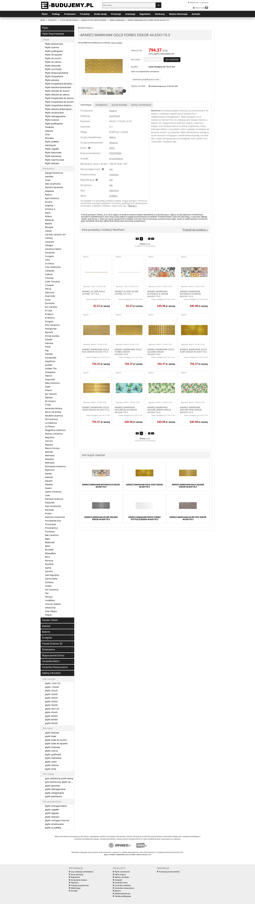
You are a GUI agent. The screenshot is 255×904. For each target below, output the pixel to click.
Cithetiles (49, 270)
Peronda (49, 509)
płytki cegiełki (52, 809)
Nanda (48, 473)
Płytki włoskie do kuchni (57, 90)
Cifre (47, 259)
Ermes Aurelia (52, 335)
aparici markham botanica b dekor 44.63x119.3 (190, 294)
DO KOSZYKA (172, 59)
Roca (47, 556)
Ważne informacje (178, 14)
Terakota (49, 127)
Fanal (47, 346)
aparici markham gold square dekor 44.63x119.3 (160, 352)
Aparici (113, 110)
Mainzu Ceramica (54, 433)
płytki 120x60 (52, 686)
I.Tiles (48, 404)
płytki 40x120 (52, 708)
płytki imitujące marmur (57, 820)
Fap (47, 350)
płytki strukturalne (54, 824)
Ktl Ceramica (51, 419)
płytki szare (51, 761)
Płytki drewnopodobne (56, 72)
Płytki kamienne (53, 156)
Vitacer (48, 614)
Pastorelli (49, 502)
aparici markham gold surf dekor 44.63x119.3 (193, 350)
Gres (47, 134)
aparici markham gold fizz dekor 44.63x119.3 (95, 350)
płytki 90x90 (51, 723)
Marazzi (49, 444)
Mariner (49, 451)
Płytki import (120, 874)
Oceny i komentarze (141, 104)
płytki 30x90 (51, 704)
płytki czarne (51, 750)
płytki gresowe (52, 785)
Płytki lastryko (52, 163)
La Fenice (49, 426)
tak (111, 179)
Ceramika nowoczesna (124, 888)
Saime (48, 567)
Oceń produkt (116, 42)
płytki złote (50, 768)
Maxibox (49, 459)
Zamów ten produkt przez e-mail (146, 79)
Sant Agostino (52, 574)
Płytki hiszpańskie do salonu (59, 98)
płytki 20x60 (51, 694)
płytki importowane (53, 33)
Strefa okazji (100, 14)
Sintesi (48, 585)
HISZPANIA (115, 153)
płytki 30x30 (51, 697)
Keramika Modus (53, 408)
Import (48, 390)
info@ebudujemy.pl (158, 86)
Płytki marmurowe (54, 159)
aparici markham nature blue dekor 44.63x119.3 (126, 409)
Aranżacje (130, 14)
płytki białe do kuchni (56, 739)
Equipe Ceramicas (54, 172)
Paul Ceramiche (53, 506)
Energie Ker (51, 328)
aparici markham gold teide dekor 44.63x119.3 (95, 408)
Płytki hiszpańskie (54, 76)
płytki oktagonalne (54, 792)
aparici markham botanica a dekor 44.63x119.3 (157, 294)
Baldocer (49, 219)
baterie (46, 631)
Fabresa (49, 343)
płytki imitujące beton (56, 805)
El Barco (49, 314)
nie (111, 169)
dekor (112, 137)
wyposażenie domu (53, 655)
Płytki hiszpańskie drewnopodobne (63, 105)
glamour (114, 190)
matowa (113, 174)
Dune (47, 299)
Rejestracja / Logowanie (198, 2)
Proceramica (51, 527)
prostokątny (116, 158)
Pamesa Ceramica (54, 498)
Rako (47, 538)
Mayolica (49, 437)
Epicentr (49, 332)
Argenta (49, 205)
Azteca (48, 216)
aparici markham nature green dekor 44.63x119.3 (159, 409)
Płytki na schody (53, 69)
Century (49, 237)
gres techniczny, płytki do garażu (61, 781)
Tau (47, 593)
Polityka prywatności (79, 885)
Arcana (48, 201)
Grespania (50, 372)
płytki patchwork (53, 796)
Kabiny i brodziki (121, 877)
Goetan (48, 364)
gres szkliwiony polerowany (59, 778)
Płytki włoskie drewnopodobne (60, 109)
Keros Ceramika (53, 411)
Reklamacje (75, 888)
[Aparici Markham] (104, 66)
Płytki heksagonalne (55, 116)
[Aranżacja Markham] (85, 91)
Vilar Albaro (51, 611)
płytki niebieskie (53, 757)
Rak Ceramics (52, 535)
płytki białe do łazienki (56, 743)
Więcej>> (132, 205)
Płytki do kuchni (53, 58)
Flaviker (49, 353)
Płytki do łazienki (53, 54)
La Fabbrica (51, 422)
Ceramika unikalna (122, 885)
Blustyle (49, 227)
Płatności (74, 882)
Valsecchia (50, 607)
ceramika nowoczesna (55, 667)
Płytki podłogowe (54, 51)
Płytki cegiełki (52, 148)
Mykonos (49, 469)
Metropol (49, 462)
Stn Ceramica (51, 589)
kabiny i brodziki (51, 673)
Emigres (49, 321)
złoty (112, 148)
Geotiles (49, 176)
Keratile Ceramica (54, 415)
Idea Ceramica (52, 382)
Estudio (49, 339)
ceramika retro (50, 661)
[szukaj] (158, 5)
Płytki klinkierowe (54, 43)
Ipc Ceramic (51, 393)
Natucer (49, 477)
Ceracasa (49, 241)
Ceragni (49, 245)
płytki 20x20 (51, 690)
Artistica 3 (50, 208)
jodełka (113, 195)
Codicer (49, 274)
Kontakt (196, 14)
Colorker (49, 277)
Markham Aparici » (85, 27)
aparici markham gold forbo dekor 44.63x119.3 (128, 352)
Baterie (117, 890)
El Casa (48, 310)
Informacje (86, 104)
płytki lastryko (52, 816)
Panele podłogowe (122, 896)
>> (152, 239)
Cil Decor (49, 263)
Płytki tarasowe (53, 65)
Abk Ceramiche (52, 183)
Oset (47, 495)
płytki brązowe (52, 747)
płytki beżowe (52, 732)
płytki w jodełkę (53, 827)
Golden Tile (51, 368)
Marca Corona (52, 448)
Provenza (49, 531)
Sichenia (49, 582)
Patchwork (50, 145)
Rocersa (49, 560)
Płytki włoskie (52, 80)
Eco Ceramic (51, 306)
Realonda (49, 542)
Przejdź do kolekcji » (195, 229)
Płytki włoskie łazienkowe (58, 87)
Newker (49, 484)
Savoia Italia (51, 578)
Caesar (48, 230)
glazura (113, 142)
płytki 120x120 (52, 683)
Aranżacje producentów (168, 871)
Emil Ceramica (52, 324)
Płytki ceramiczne (122, 871)
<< (137, 239)
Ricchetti (49, 549)
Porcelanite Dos (53, 520)
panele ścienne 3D (52, 643)
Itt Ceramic (50, 401)
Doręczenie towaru (78, 880)
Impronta (50, 379)
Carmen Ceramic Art (55, 234)
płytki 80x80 (51, 719)
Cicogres (49, 256)
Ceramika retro (121, 882)
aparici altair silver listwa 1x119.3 (126, 292)
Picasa (48, 513)
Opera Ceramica (53, 491)
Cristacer (49, 285)
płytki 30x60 (51, 701)
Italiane (49, 397)
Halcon (48, 375)
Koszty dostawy (119, 104)
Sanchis (49, 571)
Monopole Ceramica (55, 466)
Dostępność (102, 104)
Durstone (49, 303)
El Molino (50, 317)
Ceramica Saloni (53, 248)
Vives (47, 179)
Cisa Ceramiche (53, 266)
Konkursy (160, 14)
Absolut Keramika (54, 187)
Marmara (49, 455)
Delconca (49, 292)
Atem (47, 212)
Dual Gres (50, 295)
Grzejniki (118, 880)
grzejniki (47, 637)
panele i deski (50, 620)
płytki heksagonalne (55, 789)
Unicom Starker (53, 603)
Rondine (49, 564)
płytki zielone (51, 765)
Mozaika (49, 137)
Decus (48, 288)
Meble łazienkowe (122, 893)
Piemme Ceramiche (55, 517)
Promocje (116, 14)
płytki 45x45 (51, 712)
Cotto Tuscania (52, 281)
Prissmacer (50, 524)
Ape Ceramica (52, 198)
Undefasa (50, 600)
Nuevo (48, 488)
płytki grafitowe (53, 754)
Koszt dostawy (76, 874)
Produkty (85, 14)
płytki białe (50, 736)
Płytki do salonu (53, 61)
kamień (46, 626)
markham (114, 116)
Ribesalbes (50, 553)
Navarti (48, 480)
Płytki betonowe (53, 152)
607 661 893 (173, 86)
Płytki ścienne (52, 47)
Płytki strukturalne (54, 112)
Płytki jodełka (52, 141)
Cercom (49, 440)
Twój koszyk (200, 8)
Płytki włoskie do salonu (57, 94)
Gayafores (50, 361)
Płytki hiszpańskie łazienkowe (60, 83)
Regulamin (145, 14)
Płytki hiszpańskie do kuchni (59, 101)
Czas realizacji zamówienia (81, 871)
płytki (45, 27)
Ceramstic (50, 252)
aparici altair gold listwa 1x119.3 (93, 292)
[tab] (57, 28)
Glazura (49, 130)
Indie (47, 386)
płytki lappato (52, 813)
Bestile (48, 223)
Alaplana (49, 190)
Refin (47, 545)
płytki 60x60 (51, 715)
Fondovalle (50, 357)
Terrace (48, 596)
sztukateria (48, 649)
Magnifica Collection (55, 430)
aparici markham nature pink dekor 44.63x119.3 (191, 409)
